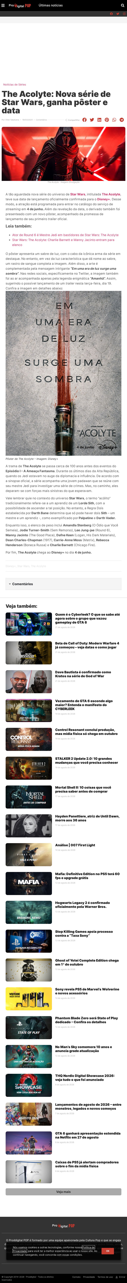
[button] (122, 5)
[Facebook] (111, 14)
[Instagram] (124, 14)
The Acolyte (111, 194)
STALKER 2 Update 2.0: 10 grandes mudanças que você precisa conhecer (86, 761)
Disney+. (104, 199)
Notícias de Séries (14, 84)
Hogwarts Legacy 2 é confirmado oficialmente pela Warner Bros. (82, 905)
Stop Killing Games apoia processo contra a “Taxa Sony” (84, 934)
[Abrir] (3, 5)
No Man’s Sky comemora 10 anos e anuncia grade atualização (83, 1049)
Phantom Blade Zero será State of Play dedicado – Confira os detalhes (86, 1020)
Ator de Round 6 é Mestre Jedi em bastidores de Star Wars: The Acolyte (65, 235)
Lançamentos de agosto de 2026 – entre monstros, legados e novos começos (88, 1107)
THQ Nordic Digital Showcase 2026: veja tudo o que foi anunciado (85, 1078)
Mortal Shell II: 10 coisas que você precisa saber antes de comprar (83, 789)
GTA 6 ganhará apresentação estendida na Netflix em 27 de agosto (88, 1135)
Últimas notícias (51, 5)
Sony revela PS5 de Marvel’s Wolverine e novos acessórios (87, 991)
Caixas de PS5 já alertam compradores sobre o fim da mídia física (87, 1164)
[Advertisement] (63, 48)
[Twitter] (118, 14)
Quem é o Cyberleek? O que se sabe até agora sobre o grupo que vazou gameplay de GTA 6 (87, 618)
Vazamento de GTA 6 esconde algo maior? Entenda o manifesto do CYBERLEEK (84, 705)
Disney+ (11, 566)
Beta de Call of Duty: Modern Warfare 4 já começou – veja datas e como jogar (87, 645)
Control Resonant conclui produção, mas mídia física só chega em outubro (86, 732)
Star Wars (77, 194)
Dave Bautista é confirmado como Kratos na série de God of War (83, 674)
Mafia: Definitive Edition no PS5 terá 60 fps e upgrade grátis (87, 876)
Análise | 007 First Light (75, 845)
